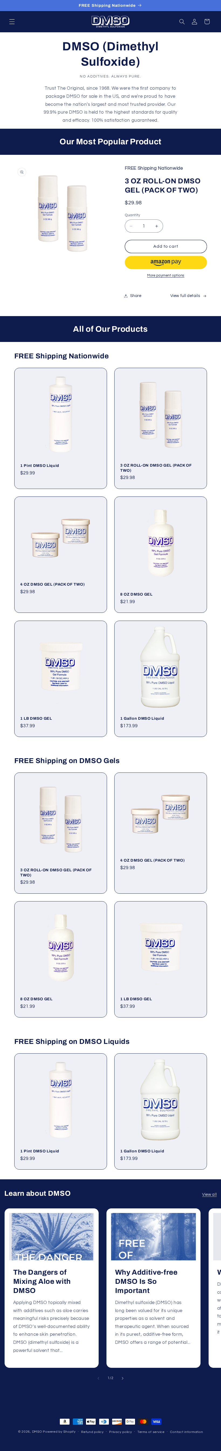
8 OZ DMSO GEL (136, 594)
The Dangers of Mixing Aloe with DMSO (42, 1281)
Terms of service (151, 1432)
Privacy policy (120, 1432)
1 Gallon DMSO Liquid (142, 718)
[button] (12, 21)
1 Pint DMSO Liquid (39, 465)
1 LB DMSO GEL (36, 718)
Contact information (186, 1432)
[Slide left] (98, 1378)
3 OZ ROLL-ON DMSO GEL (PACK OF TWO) (156, 468)
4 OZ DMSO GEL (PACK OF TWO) (52, 584)
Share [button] (135, 296)
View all (209, 1195)
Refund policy (92, 1432)
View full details (185, 296)
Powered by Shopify (59, 1431)
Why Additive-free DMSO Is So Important (146, 1281)
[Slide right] (123, 1378)
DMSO (37, 1431)
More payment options (165, 275)
